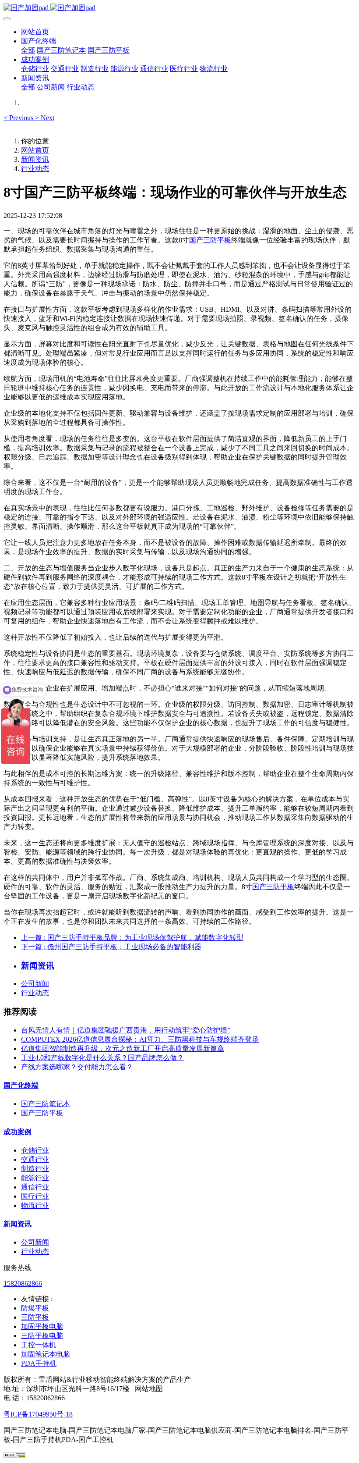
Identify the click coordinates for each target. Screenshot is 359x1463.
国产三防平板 (210, 240)
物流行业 (35, 1205)
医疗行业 (35, 1196)
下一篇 (111, 946)
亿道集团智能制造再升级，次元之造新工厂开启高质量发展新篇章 (122, 1048)
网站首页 (35, 32)
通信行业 (35, 1187)
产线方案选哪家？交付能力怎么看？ (77, 1067)
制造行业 (35, 1168)
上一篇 (132, 937)
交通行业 (35, 1159)
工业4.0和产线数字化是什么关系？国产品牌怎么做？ (102, 1057)
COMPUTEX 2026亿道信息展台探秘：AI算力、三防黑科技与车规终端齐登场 (140, 1039)
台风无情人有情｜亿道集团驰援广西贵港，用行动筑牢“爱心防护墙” (125, 1030)
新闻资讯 (35, 159)
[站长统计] (14, 1455)
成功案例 (18, 1132)
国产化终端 (21, 1085)
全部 (28, 50)
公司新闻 (35, 983)
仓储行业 (35, 1150)
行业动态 (35, 168)
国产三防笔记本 (45, 1103)
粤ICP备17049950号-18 (38, 1414)
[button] (19, 117)
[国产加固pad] (179, 8)
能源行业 (35, 1178)
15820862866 (23, 1283)
